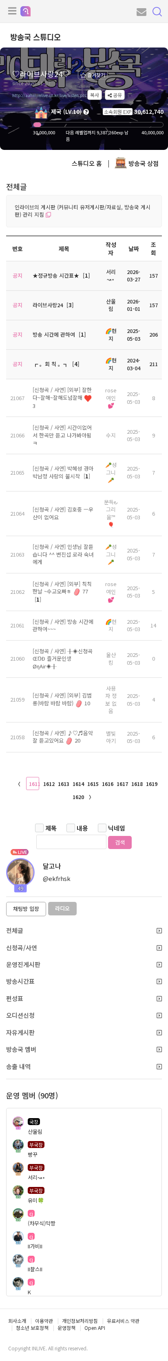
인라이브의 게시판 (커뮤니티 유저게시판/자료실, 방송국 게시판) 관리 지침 (82, 211)
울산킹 (111, 658)
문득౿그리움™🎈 (111, 513)
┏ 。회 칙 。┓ (51, 364)
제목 (51, 828)
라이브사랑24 (48, 305)
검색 (120, 842)
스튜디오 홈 (87, 163)
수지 (111, 435)
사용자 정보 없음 (111, 699)
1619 (151, 783)
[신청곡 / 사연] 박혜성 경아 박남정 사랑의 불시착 (63, 472)
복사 (94, 94)
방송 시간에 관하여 (54, 334)
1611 (34, 783)
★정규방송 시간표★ (56, 275)
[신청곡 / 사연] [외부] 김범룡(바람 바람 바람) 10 (62, 699)
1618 (136, 783)
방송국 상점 (143, 163)
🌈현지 (111, 625)
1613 (63, 783)
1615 (92, 783)
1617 (122, 783)
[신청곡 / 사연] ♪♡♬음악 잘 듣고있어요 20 (63, 737)
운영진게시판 (23, 964)
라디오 (62, 908)
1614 (78, 783)
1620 (78, 796)
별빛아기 (111, 737)
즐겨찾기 (95, 74)
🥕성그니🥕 (111, 472)
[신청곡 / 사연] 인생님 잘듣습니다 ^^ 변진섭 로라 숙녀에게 (63, 554)
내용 (82, 828)
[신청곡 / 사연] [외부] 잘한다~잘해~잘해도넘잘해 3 (62, 398)
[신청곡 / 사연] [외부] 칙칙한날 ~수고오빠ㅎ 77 (62, 588)
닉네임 (116, 828)
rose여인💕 (111, 397)
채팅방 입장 (26, 909)
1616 (107, 783)
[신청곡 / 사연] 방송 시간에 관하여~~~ (63, 625)
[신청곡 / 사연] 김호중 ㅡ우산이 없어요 (63, 513)
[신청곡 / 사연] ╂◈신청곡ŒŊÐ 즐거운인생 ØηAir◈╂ (63, 658)
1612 (48, 783)
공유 (117, 94)
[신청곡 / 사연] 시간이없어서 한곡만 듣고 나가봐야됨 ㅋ (62, 434)
